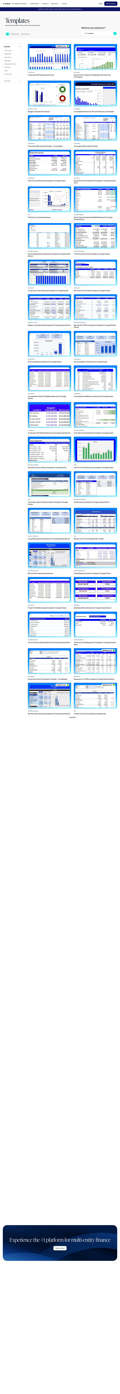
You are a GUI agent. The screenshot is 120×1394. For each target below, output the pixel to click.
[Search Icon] (99, 33)
